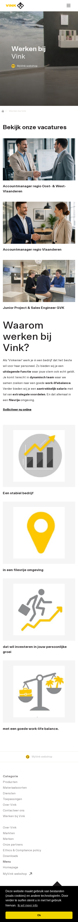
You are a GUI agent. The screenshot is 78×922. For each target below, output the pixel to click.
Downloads (10, 855)
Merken (8, 838)
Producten (10, 782)
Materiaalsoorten (15, 787)
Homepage (15, 5)
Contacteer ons (13, 810)
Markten (9, 833)
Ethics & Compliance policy (22, 850)
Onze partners (13, 844)
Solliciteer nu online (17, 409)
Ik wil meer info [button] (28, 905)
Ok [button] (39, 915)
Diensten (9, 793)
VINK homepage (3, 111)
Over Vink (9, 804)
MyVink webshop (27, 66)
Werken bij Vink (17, 111)
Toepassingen (12, 799)
